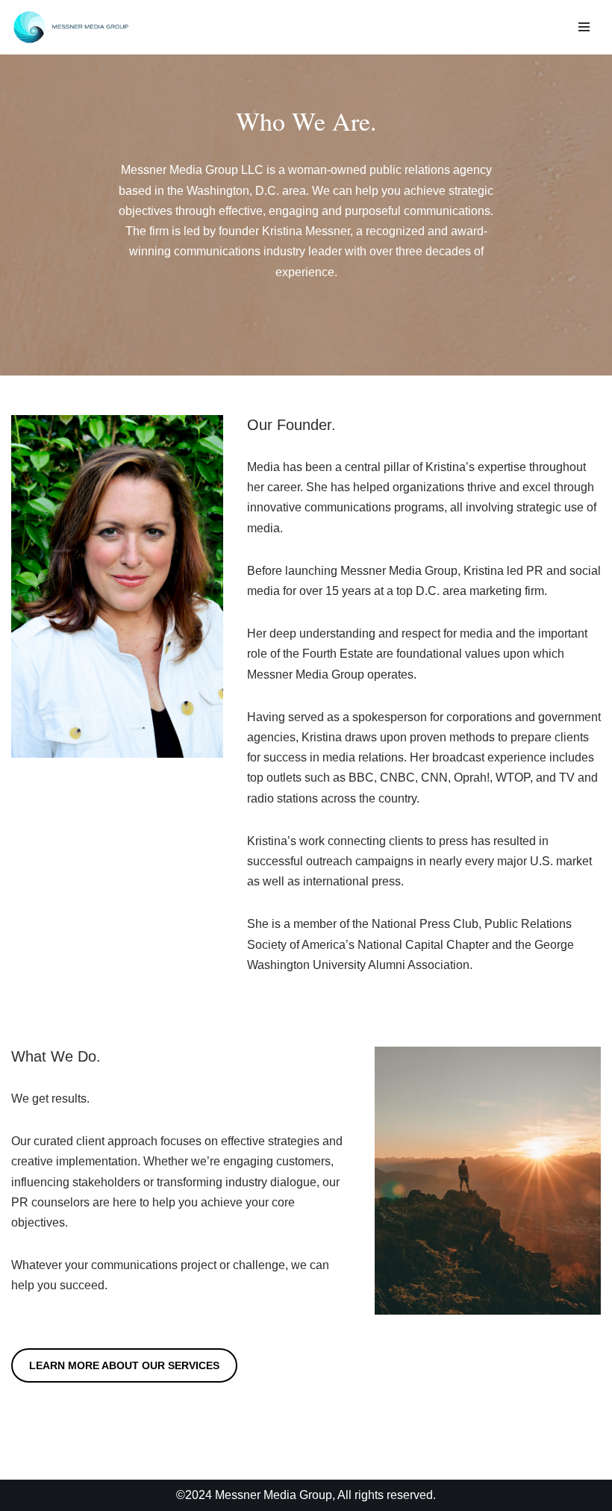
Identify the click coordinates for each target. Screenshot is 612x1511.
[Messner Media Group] (71, 27)
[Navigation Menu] (584, 27)
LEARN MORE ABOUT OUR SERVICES (124, 1365)
